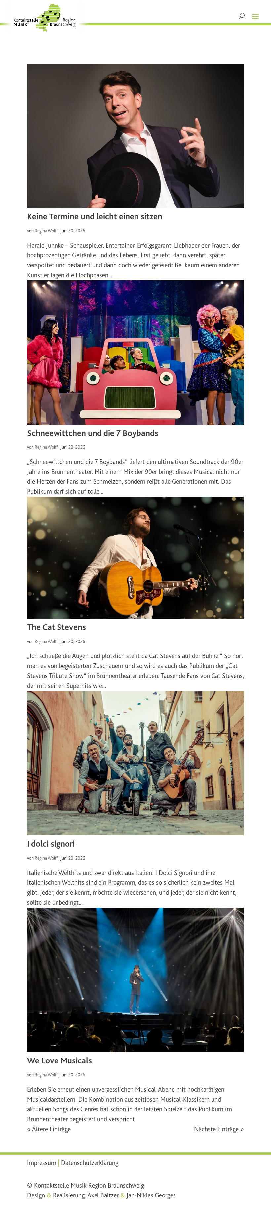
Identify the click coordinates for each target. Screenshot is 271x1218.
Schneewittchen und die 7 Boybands (92, 433)
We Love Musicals (59, 1060)
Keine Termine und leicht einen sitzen (94, 216)
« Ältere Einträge (49, 1129)
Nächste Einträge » (219, 1129)
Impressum (41, 1163)
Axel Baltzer (103, 1195)
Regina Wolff (46, 230)
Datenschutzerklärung (89, 1163)
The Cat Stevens (56, 627)
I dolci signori (51, 844)
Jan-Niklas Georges (151, 1195)
